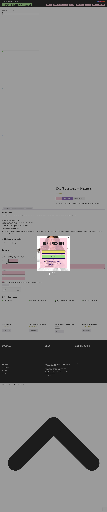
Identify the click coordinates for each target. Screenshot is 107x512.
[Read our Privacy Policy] (64, 264)
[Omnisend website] (53, 273)
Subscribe (53, 256)
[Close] (68, 237)
